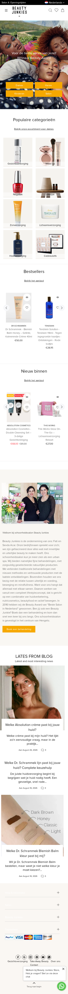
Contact (34, 965)
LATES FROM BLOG (34, 656)
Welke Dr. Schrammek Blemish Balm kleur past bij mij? (32, 853)
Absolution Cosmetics (19, 426)
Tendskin (49, 326)
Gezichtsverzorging (18, 961)
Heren (48, 85)
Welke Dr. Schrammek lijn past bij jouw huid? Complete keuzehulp (32, 765)
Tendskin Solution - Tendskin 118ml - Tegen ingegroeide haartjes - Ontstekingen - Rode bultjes (49, 336)
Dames (19, 85)
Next (61, 308)
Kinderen (19, 94)
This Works (49, 426)
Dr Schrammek (18, 326)
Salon (48, 94)
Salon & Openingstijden (14, 2)
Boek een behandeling (19, 629)
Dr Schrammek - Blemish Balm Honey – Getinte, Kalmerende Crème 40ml (18, 333)
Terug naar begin (34, 986)
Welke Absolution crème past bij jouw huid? (32, 727)
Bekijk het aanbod (34, 281)
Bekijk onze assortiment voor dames (34, 129)
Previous (6, 308)
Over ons (55, 961)
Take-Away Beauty (39, 961)
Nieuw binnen (34, 371)
